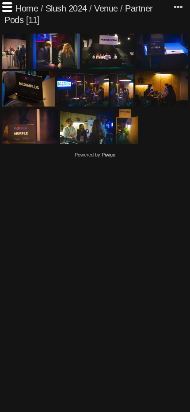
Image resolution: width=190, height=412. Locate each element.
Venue (106, 8)
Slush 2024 (66, 8)
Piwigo (108, 154)
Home (26, 8)
